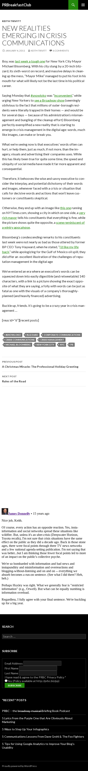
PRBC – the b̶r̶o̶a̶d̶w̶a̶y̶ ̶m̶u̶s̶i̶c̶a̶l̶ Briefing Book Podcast (36, 711)
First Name (12, 668)
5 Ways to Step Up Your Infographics (25, 729)
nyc (62, 344)
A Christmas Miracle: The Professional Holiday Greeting (40, 364)
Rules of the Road (14, 379)
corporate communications (62, 334)
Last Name (12, 673)
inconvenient (63, 95)
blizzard (32, 334)
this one (65, 208)
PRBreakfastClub (16, 5)
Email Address (14, 663)
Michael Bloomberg (18, 344)
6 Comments (61, 50)
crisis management (52, 339)
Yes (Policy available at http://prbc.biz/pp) (33, 681)
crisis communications (20, 339)
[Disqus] (44, 447)
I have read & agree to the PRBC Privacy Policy (35, 677)
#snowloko (38, 95)
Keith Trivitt (11, 21)
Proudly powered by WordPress (19, 766)
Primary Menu (83, 5)
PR (71, 344)
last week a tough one (30, 61)
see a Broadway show (49, 100)
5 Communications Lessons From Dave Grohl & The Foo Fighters (43, 736)
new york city (45, 344)
